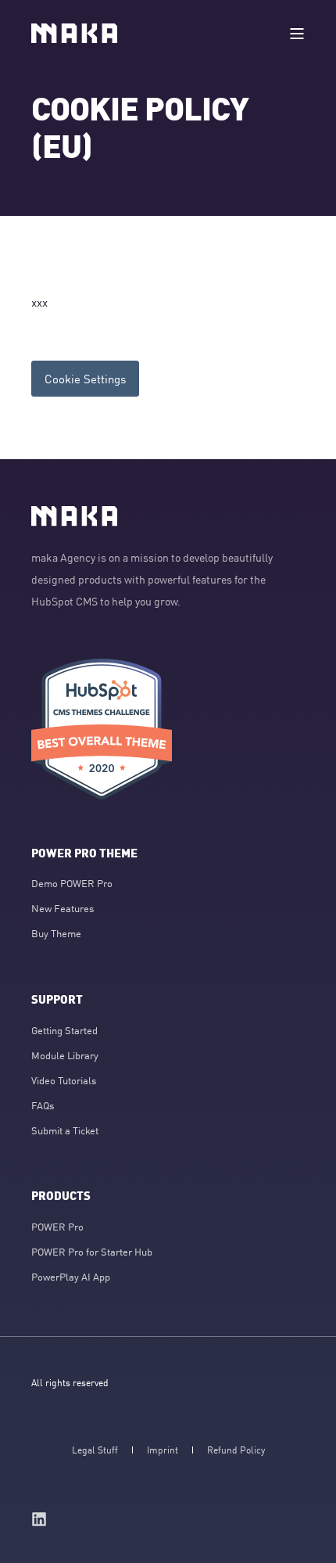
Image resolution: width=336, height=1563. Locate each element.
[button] (23, 1539)
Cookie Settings (85, 378)
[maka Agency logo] (74, 516)
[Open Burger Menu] (297, 33)
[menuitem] (72, 883)
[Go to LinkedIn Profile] (39, 1519)
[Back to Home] (74, 33)
